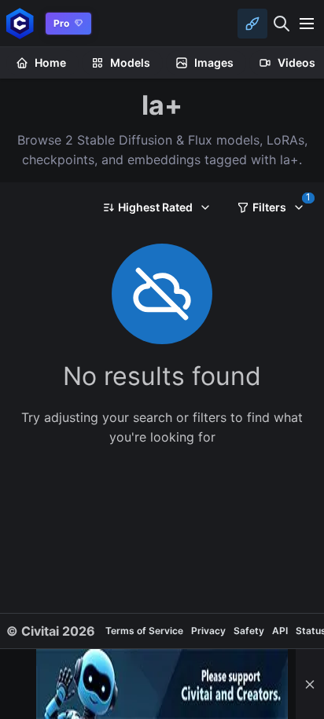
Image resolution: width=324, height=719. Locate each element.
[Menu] (307, 24)
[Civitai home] (20, 23)
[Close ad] (310, 684)
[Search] (282, 24)
